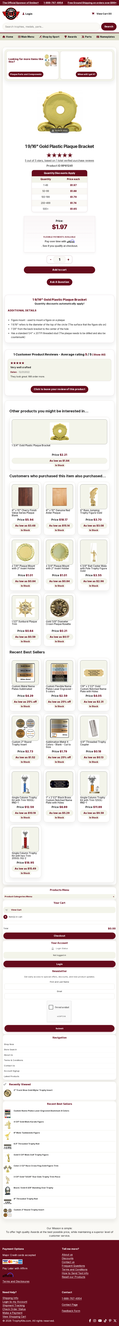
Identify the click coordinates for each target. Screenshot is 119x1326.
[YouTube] (100, 1320)
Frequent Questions (73, 1265)
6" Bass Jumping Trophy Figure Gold (91, 511)
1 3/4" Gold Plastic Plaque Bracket (31, 445)
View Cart (16, 910)
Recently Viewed (20, 1084)
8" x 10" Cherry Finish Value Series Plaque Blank (24, 513)
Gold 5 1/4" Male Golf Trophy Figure (31, 1155)
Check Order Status (14, 1309)
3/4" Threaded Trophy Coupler (93, 743)
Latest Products (11, 1076)
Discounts (67, 1258)
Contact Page (70, 1304)
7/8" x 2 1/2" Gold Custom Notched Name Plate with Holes (93, 689)
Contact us (68, 1262)
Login (59, 964)
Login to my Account (14, 1301)
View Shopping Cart (14, 1316)
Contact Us (9, 1065)
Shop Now (9, 1044)
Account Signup (12, 1071)
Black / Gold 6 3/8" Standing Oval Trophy (33, 1188)
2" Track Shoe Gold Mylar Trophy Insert (33, 1090)
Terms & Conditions (13, 1060)
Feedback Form (71, 1310)
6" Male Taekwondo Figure (27, 1133)
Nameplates (107, 36)
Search (108, 26)
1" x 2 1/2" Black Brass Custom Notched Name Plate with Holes (59, 800)
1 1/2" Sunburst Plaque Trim (24, 623)
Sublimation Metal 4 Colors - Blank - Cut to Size (58, 744)
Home (9, 36)
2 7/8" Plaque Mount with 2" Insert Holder (23, 567)
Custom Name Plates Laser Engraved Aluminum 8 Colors (41, 1111)
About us (67, 1254)
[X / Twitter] (115, 1320)
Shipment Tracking (13, 1305)
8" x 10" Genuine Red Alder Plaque (58, 511)
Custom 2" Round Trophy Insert (29, 1210)
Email (59, 991)
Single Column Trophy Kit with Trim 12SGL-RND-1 (92, 800)
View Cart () (104, 14)
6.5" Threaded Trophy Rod (26, 1144)
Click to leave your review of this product (59, 389)
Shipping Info (10, 1298)
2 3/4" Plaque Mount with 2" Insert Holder (57, 567)
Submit (59, 1028)
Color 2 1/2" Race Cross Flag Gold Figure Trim (36, 1166)
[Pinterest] (110, 1320)
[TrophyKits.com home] (11, 14)
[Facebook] (90, 1320)
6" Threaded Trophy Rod (26, 1199)
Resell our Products (73, 1276)
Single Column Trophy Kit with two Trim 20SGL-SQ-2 (24, 856)
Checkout (59, 935)
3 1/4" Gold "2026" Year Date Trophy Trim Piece (37, 1177)
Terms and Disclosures (15, 1281)
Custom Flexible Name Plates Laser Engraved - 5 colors (59, 689)
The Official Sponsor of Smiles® (20, 2)
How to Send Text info (75, 1273)
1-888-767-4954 (53, 2)
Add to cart (59, 269)
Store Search (10, 1049)
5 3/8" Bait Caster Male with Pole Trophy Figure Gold (93, 568)
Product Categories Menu (18, 896)
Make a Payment (12, 1312)
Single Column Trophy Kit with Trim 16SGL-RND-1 (24, 800)
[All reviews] (59, 156)
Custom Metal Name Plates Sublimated (23, 687)
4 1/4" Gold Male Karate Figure (29, 1122)
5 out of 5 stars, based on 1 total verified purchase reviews (59, 160)
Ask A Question (59, 282)
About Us (8, 1055)
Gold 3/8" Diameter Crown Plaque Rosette (58, 623)
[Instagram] (94, 1320)
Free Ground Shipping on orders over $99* (92, 2)
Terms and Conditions (74, 1269)
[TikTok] (105, 1320)
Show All (99, 354)
